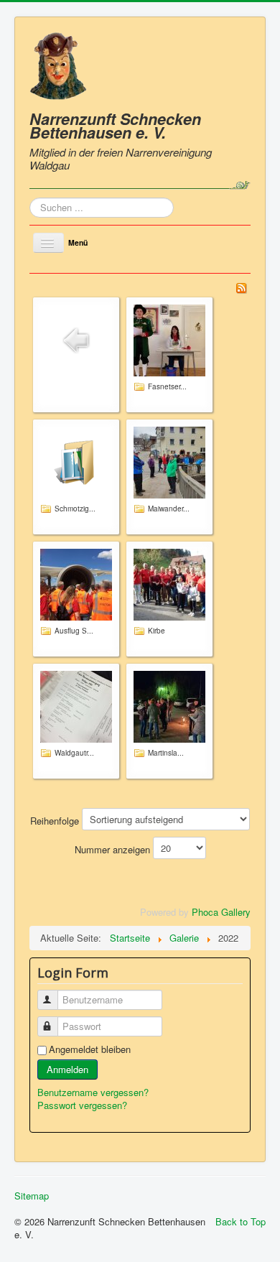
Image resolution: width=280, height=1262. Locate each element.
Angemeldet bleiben (90, 1049)
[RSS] (241, 287)
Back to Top (240, 1221)
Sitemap (31, 1195)
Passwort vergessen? (82, 1105)
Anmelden (67, 1069)
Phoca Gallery (221, 912)
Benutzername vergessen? (93, 1092)
